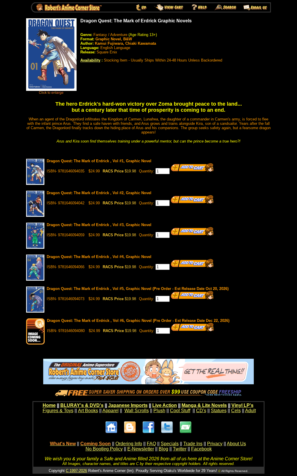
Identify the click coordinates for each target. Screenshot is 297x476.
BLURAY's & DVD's (82, 405)
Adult (250, 410)
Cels (236, 410)
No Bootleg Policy (104, 448)
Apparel (110, 410)
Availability (90, 60)
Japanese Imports (128, 405)
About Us (236, 443)
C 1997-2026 (76, 470)
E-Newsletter (140, 448)
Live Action (164, 405)
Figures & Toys (58, 410)
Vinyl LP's (242, 405)
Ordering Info (128, 443)
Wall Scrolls (136, 410)
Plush (159, 410)
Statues (219, 410)
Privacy (214, 443)
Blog (163, 448)
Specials (170, 443)
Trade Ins (192, 443)
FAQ (151, 443)
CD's (201, 410)
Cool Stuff (180, 410)
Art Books (88, 410)
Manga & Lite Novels (204, 405)
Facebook (201, 448)
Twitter (179, 448)
